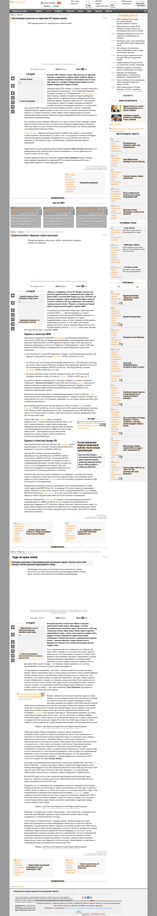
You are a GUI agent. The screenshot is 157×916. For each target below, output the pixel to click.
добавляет (49, 499)
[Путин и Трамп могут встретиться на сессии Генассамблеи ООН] (116, 195)
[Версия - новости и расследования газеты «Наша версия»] (25, 5)
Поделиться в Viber (13, 102)
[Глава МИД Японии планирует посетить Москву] (116, 160)
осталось (52, 479)
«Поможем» (38, 713)
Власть (48, 11)
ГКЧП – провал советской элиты (114, 8)
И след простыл (89, 6)
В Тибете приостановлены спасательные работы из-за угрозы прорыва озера (30, 656)
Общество (70, 11)
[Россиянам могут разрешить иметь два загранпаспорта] (116, 145)
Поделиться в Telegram (13, 107)
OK (78, 912)
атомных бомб (86, 93)
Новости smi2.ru (16, 886)
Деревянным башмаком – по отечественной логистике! (29, 321)
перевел (80, 383)
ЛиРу (91, 897)
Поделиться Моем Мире (13, 86)
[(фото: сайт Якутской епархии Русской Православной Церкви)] (30, 695)
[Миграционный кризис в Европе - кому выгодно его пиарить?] (116, 177)
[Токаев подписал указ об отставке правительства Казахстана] (71, 866)
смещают (43, 419)
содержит (65, 444)
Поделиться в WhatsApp (13, 98)
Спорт (89, 11)
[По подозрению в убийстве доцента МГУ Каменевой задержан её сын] (71, 532)
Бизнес (80, 11)
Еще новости (128, 95)
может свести (48, 493)
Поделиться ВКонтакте (13, 78)
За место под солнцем (27, 101)
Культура (98, 11)
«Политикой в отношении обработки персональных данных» (89, 908)
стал (62, 313)
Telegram (85, 897)
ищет (81, 406)
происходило (59, 338)
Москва (109, 11)
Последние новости (128, 15)
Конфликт (59, 11)
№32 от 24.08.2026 (49, 3)
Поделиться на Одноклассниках (13, 93)
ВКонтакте (88, 897)
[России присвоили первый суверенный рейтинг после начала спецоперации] (91, 431)
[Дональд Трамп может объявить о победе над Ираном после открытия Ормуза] (19, 532)
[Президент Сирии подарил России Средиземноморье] (116, 272)
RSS (83, 897)
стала (91, 394)
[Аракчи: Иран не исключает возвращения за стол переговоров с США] (19, 867)
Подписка (47, 6)
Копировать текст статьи (13, 111)
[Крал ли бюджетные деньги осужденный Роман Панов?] (116, 212)
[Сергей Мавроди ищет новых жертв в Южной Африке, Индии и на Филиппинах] (116, 253)
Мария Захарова (30, 133)
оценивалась (73, 327)
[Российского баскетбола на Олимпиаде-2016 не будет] (116, 234)
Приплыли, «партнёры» (141, 4)
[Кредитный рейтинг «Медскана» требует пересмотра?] (116, 298)
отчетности (57, 356)
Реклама (56, 6)
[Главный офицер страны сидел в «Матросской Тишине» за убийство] (116, 337)
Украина (39, 11)
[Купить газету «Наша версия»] (42, 3)
